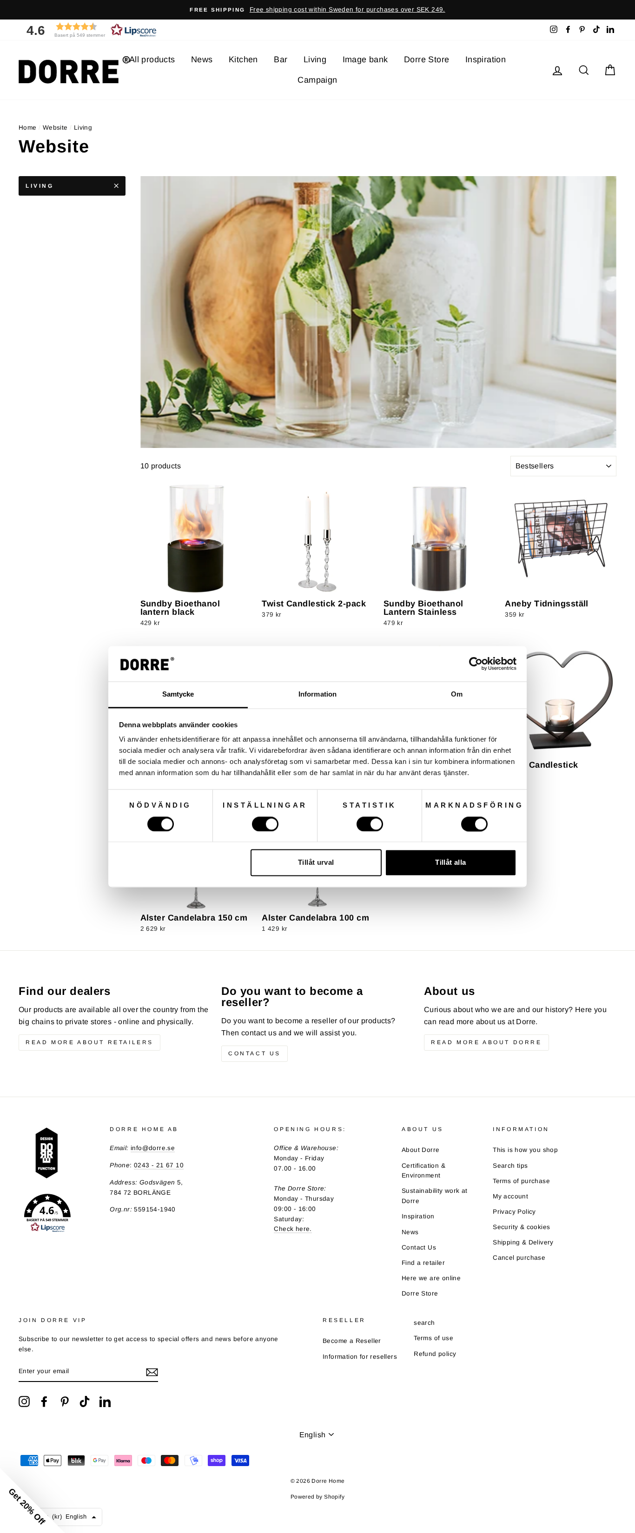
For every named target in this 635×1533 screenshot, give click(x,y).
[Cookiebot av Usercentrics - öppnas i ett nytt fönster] (475, 664)
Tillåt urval (316, 863)
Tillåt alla (450, 863)
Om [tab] (457, 694)
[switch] (265, 823)
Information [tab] (317, 694)
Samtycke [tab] (178, 694)
